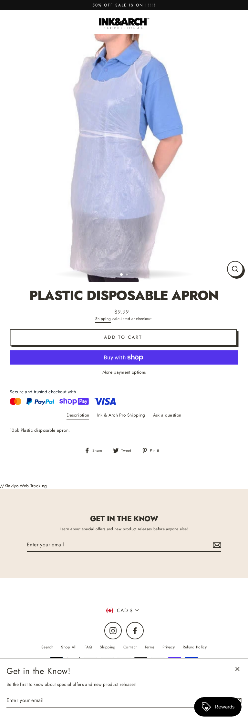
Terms (150, 647)
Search (47, 647)
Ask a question (167, 415)
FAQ (88, 647)
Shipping (103, 318)
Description (78, 415)
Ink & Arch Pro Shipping (121, 415)
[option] (124, 158)
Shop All (69, 647)
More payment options (124, 372)
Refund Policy (195, 647)
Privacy (168, 647)
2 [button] (127, 275)
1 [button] (121, 274)
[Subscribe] (216, 545)
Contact (130, 647)
